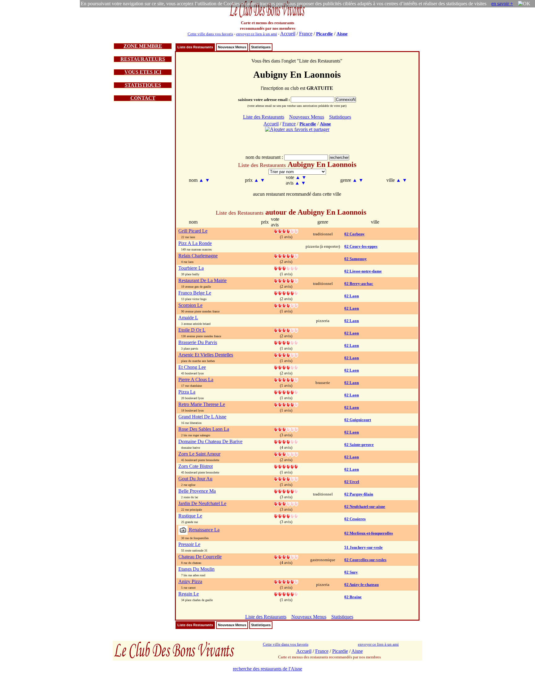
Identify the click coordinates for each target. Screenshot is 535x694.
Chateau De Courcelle (200, 556)
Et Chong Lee (192, 367)
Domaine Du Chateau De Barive (210, 441)
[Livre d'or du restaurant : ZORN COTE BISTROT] (286, 466)
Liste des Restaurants (195, 47)
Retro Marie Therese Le (201, 404)
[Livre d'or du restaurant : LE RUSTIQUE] (286, 515)
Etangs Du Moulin (196, 569)
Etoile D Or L (192, 330)
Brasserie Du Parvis (197, 342)
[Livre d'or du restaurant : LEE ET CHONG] (286, 367)
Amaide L (188, 317)
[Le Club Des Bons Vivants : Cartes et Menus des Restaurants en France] (267, 17)
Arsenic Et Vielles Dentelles (205, 354)
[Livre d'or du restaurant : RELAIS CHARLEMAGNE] (286, 255)
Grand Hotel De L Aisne (202, 416)
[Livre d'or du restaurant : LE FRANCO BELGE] (286, 292)
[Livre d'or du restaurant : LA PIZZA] (286, 392)
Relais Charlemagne (198, 255)
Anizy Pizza (190, 581)
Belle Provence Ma (197, 491)
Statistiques (261, 47)
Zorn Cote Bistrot (195, 466)
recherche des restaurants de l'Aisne (267, 668)
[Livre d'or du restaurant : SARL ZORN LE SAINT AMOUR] (286, 453)
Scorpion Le (190, 305)
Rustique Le (190, 515)
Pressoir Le (189, 544)
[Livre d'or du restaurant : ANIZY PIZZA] (286, 581)
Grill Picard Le (192, 231)
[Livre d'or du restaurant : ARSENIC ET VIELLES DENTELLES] (286, 354)
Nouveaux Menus (232, 47)
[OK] (524, 4)
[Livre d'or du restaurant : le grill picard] (286, 231)
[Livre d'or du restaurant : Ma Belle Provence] (286, 491)
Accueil (287, 33)
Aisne (342, 33)
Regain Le (188, 593)
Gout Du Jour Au (195, 478)
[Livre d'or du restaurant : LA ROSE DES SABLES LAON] (286, 429)
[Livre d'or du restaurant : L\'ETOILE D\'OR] (286, 330)
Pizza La (186, 392)
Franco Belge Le (194, 292)
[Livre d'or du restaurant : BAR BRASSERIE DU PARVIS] (286, 342)
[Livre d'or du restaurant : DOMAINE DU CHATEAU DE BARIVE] (286, 441)
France (305, 33)
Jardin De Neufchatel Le (202, 503)
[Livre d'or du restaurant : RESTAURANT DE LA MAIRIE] (286, 280)
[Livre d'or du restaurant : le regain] (286, 593)
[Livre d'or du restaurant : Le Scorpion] (286, 305)
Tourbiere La (191, 268)
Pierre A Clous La (195, 379)
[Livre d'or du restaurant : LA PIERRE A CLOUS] (286, 379)
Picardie (324, 33)
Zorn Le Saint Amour (199, 453)
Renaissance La (204, 529)
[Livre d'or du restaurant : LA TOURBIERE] (286, 268)
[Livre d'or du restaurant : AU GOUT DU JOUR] (286, 478)
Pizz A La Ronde (195, 243)
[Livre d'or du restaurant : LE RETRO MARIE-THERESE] (286, 404)
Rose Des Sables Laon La (203, 429)
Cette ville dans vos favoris (210, 34)
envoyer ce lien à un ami (256, 34)
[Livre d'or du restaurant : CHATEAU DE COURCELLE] (286, 556)
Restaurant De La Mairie (202, 280)
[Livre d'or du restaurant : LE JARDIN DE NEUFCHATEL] (286, 503)
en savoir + (502, 3)
